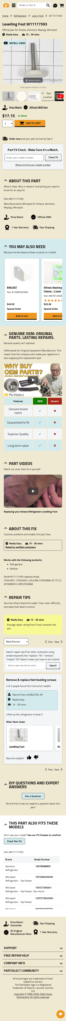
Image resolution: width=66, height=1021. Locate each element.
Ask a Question (33, 796)
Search (53, 665)
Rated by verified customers (21, 547)
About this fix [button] (23, 529)
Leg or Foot (38, 15)
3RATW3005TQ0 (44, 909)
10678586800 (42, 866)
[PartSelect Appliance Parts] (6, 5)
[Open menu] (14, 5)
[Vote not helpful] (36, 757)
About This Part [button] (25, 181)
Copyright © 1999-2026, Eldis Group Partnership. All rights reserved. (33, 995)
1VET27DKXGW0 (44, 898)
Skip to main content (33, 40)
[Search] (48, 5)
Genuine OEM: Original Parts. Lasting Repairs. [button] (31, 335)
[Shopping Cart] (61, 5)
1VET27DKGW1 (43, 887)
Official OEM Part (38, 107)
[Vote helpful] (29, 757)
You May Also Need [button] (27, 246)
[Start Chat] (60, 1014)
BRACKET (12, 287)
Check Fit (53, 157)
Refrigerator (20, 15)
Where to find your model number (33, 165)
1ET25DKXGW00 (44, 877)
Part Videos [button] (20, 463)
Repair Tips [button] (19, 597)
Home (5, 15)
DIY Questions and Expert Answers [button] (34, 785)
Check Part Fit (14, 841)
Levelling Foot (16, 746)
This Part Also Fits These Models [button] (33, 825)
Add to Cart (33, 123)
